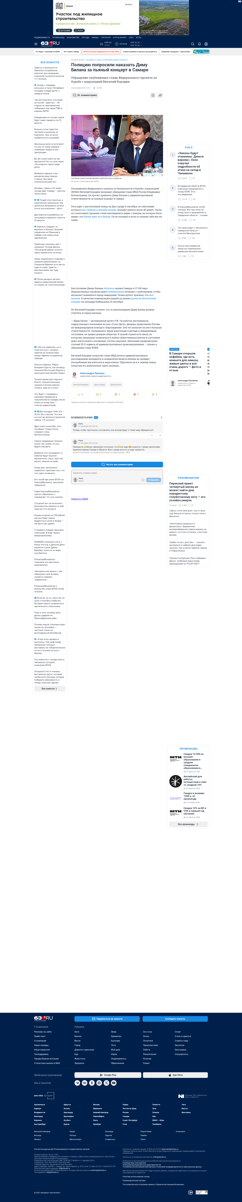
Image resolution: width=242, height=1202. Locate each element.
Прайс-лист (40, 1036)
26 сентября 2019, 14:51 (80, 88)
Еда (76, 1054)
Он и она (147, 1032)
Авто (77, 1032)
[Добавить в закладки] (153, 95)
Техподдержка (41, 1054)
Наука (114, 1054)
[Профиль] (206, 44)
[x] (106, 1083)
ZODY (131, 38)
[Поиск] (192, 44)
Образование (117, 1063)
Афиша (95, 38)
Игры (138, 38)
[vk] (84, 1083)
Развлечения (149, 1054)
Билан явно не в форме (97, 216)
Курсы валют (120, 38)
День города (99, 385)
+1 (152, 435)
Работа (146, 1049)
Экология (179, 1045)
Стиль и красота (183, 1036)
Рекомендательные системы (134, 1181)
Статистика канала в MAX (47, 1063)
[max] (99, 1083)
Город (77, 1045)
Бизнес (78, 1036)
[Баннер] (203, 51)
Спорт (178, 1032)
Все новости (50, 62)
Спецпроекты (181, 1054)
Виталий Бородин (81, 385)
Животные (80, 1058)
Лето (113, 1045)
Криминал (116, 1036)
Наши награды (41, 1045)
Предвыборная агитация (46, 1058)
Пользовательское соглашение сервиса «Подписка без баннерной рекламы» (153, 1184)
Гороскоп (106, 38)
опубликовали (115, 291)
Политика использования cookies (136, 1177)
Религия (147, 1058)
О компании (40, 1040)
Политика (148, 1040)
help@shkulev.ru (52, 1172)
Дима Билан (115, 385)
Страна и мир (181, 1040)
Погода (85, 38)
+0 (152, 458)
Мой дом (115, 1049)
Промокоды (58, 38)
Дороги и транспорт (84, 1049)
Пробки (121, 44)
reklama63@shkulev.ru (170, 1149)
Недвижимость (42, 38)
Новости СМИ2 (79, 498)
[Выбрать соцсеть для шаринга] (160, 95)
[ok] (92, 1083)
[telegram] (77, 1083)
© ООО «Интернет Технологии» (47, 1193)
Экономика (180, 1049)
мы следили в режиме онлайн (99, 209)
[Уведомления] (199, 44)
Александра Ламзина (92, 373)
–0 (160, 435)
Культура (115, 1040)
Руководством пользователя (134, 1163)
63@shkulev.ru (64, 1168)
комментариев (87, 95)
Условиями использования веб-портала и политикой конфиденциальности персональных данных (162, 1167)
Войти (81, 481)
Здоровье (79, 1063)
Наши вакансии (42, 1049)
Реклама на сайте (43, 1032)
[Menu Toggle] (35, 44)
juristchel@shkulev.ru (98, 1170)
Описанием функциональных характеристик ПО (142, 1165)
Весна (77, 1040)
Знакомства (73, 38)
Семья (146, 1063)
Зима (113, 1032)
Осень (146, 1036)
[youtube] (114, 1083)
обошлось (109, 288)
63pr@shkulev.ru (159, 1157)
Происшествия (150, 1045)
